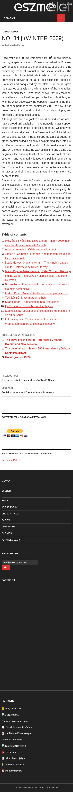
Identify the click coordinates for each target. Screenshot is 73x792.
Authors (7, 533)
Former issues (10, 32)
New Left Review (14, 764)
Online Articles (11, 514)
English (6, 491)
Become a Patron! (11, 460)
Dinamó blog (19, 745)
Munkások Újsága (14, 758)
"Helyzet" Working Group (15, 721)
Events (6, 520)
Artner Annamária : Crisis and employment (30, 249)
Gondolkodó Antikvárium (18, 727)
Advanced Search (12, 540)
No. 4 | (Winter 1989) (18, 357)
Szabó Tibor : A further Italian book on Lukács (32, 301)
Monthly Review (13, 770)
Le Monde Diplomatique (17, 733)
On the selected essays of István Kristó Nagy (28, 378)
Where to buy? (10, 507)
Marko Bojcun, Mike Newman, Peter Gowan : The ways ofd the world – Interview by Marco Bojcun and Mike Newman (38, 275)
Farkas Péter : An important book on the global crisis (36, 293)
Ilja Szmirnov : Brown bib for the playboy (29, 306)
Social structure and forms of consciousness (28, 390)
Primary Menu (69, 18)
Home (5, 500)
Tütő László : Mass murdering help (26, 297)
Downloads (8, 527)
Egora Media (52, 788)
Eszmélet (8, 18)
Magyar (6, 481)
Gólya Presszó (12, 708)
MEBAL (15, 714)
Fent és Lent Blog (12, 739)
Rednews (10, 752)
